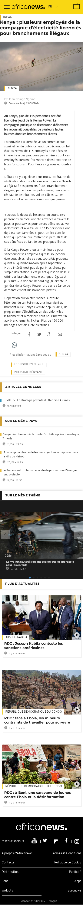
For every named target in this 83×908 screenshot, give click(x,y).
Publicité (75, 872)
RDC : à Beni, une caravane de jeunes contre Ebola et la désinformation (37, 795)
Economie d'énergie (29, 364)
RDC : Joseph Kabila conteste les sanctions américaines (33, 645)
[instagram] (77, 841)
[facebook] (67, 841)
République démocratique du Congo (33, 711)
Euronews (74, 890)
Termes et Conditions (66, 853)
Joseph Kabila (16, 637)
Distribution (10, 872)
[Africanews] (28, 7)
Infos (7, 17)
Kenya (12, 88)
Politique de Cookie (67, 862)
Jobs (5, 881)
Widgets (7, 890)
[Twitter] (45, 841)
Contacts (8, 862)
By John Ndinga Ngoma (19, 99)
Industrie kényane (28, 372)
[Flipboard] (56, 841)
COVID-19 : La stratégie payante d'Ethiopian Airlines (36, 400)
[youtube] (35, 841)
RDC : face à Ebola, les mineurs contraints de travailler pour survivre (37, 720)
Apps (77, 881)
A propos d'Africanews (17, 853)
